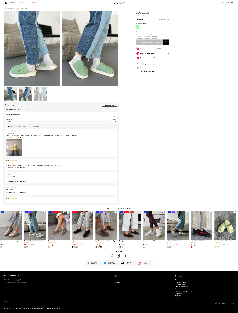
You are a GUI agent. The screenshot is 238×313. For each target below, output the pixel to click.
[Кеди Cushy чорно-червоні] (201, 225)
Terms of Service (51, 308)
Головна (6, 8)
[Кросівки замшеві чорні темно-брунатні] (106, 225)
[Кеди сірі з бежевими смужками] (35, 225)
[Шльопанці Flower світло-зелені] (225, 225)
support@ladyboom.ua (11, 275)
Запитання (178, 293)
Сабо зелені (23, 8)
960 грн (98, 245)
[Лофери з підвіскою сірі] (122, 247)
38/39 (146, 36)
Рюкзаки (117, 282)
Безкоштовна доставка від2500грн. (152, 49)
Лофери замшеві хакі (53, 241)
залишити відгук (109, 105)
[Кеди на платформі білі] (154, 225)
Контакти (178, 295)
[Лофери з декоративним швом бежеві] (77, 247)
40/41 (154, 36)
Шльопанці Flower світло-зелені (223, 240)
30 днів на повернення (147, 53)
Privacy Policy (39, 308)
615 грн (2, 245)
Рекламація (178, 297)
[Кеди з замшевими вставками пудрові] (11, 225)
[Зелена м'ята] (137, 27)
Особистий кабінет (181, 280)
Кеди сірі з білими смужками (174, 240)
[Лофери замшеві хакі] (59, 225)
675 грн (146, 245)
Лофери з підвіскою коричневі (127, 241)
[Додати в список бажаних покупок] (166, 42)
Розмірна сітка (144, 68)
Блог (176, 289)
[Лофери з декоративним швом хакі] (75, 247)
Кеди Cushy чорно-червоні (198, 240)
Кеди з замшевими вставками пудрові (10, 241)
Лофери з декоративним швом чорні (82, 241)
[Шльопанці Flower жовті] (217, 247)
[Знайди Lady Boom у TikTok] (119, 255)
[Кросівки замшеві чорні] (101, 247)
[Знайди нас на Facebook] (125, 255)
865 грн (193, 245)
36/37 (138, 36)
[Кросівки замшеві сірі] (98, 247)
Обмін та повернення (147, 71)
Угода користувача (35, 301)
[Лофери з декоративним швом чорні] (82, 225)
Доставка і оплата (180, 284)
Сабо (17, 8)
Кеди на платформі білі (149, 241)
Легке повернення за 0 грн (149, 58)
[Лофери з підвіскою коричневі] (130, 225)
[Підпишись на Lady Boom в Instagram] (112, 255)
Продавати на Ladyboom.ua (183, 291)
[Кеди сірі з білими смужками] (27, 247)
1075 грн (51, 245)
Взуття (12, 8)
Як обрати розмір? (180, 282)
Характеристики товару (147, 64)
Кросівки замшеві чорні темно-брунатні (106, 241)
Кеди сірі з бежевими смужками (33, 240)
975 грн (122, 245)
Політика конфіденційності (22, 301)
